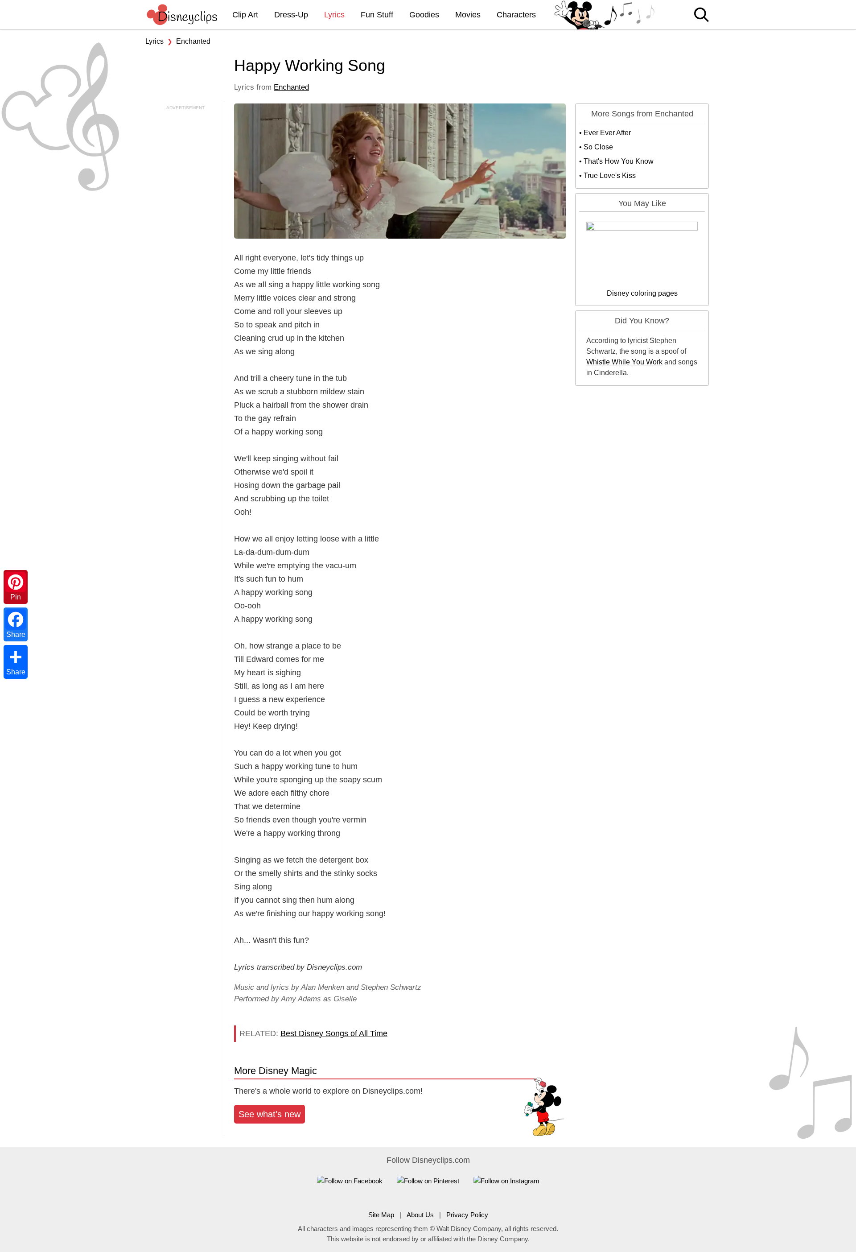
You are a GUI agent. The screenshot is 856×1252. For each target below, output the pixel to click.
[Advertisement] (182, 245)
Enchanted (193, 41)
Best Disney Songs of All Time (333, 1033)
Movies (468, 14)
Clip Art (245, 14)
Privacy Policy (467, 1215)
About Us (420, 1215)
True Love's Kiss (610, 175)
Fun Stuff (377, 14)
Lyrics (334, 14)
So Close (598, 147)
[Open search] (701, 15)
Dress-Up (291, 14)
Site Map (381, 1215)
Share (15, 672)
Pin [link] (15, 597)
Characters (516, 14)
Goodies (424, 14)
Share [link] (15, 634)
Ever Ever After (607, 132)
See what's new (269, 1114)
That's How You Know (619, 161)
